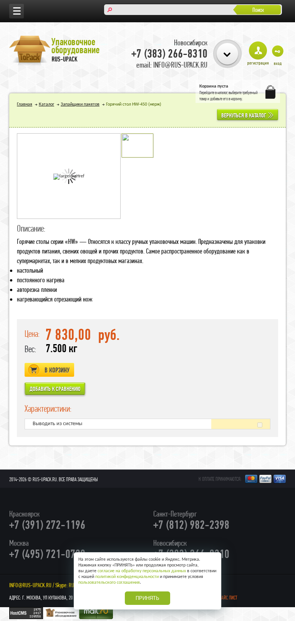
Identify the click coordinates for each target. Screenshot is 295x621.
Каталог (46, 104)
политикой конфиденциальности (127, 577)
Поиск (258, 9)
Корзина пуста (213, 86)
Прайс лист (227, 598)
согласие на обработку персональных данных (142, 571)
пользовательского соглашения (109, 582)
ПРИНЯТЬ (147, 598)
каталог (222, 92)
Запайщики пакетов (80, 104)
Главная (24, 104)
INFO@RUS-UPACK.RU (30, 585)
